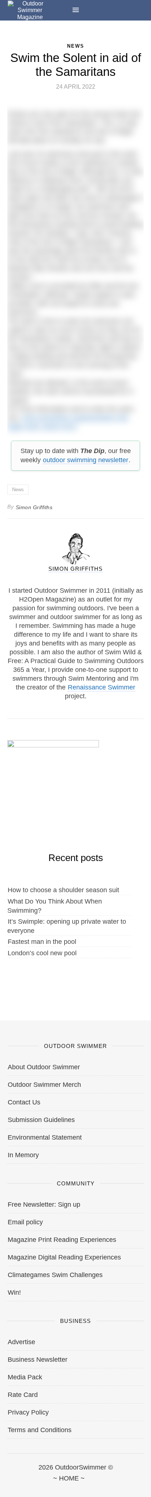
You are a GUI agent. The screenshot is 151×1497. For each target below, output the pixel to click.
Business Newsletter (37, 1359)
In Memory (23, 1155)
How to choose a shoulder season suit (63, 890)
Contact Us (24, 1102)
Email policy (25, 1222)
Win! (14, 1292)
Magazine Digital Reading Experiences (64, 1257)
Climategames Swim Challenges (55, 1275)
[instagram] (75, 1486)
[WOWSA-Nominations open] (53, 778)
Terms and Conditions (39, 1430)
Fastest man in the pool (42, 941)
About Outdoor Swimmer (44, 1067)
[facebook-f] (7, 1486)
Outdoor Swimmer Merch (44, 1084)
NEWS (75, 46)
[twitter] (41, 1486)
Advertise (21, 1342)
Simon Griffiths (34, 507)
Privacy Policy (28, 1412)
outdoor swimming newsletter (85, 460)
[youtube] (109, 1486)
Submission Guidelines (41, 1119)
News (18, 489)
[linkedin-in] (143, 1486)
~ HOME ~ (69, 1478)
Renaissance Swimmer (101, 687)
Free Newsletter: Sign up (44, 1204)
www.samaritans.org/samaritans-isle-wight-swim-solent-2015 (68, 422)
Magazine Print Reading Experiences (62, 1239)
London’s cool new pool (42, 953)
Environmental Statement (45, 1137)
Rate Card (23, 1394)
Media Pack (25, 1377)
